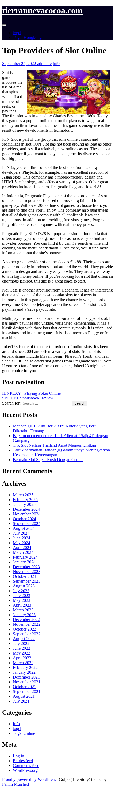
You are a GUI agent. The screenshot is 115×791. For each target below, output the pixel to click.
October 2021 (24, 686)
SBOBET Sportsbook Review (27, 398)
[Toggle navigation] (4, 25)
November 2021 (26, 682)
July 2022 (21, 643)
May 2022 (21, 653)
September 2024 (26, 523)
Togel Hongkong (27, 37)
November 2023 (26, 571)
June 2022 (21, 648)
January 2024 (24, 562)
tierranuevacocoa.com (42, 10)
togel (17, 32)
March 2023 (23, 610)
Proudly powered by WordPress (29, 779)
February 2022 (25, 667)
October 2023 (24, 576)
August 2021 (24, 696)
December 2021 (26, 677)
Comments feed (26, 765)
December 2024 (26, 509)
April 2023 (22, 605)
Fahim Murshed (15, 784)
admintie (44, 63)
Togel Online (24, 733)
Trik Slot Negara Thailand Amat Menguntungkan (54, 445)
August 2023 (24, 586)
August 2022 (24, 638)
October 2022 (24, 629)
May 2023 (21, 600)
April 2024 (22, 547)
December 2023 (26, 566)
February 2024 (25, 557)
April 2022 (22, 658)
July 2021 (21, 701)
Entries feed (23, 760)
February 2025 (25, 499)
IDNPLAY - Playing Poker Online (31, 393)
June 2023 (21, 595)
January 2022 (24, 672)
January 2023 (24, 614)
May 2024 (21, 542)
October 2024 (24, 518)
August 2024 (24, 528)
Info (56, 63)
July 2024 (21, 533)
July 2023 (21, 590)
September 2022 (26, 634)
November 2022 (26, 624)
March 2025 (23, 495)
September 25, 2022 (19, 63)
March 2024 (23, 552)
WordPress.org (25, 770)
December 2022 (26, 619)
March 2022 (23, 662)
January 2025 (24, 504)
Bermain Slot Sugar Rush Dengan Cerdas (48, 459)
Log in (18, 756)
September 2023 (26, 581)
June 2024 (21, 538)
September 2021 (26, 691)
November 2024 (26, 514)
